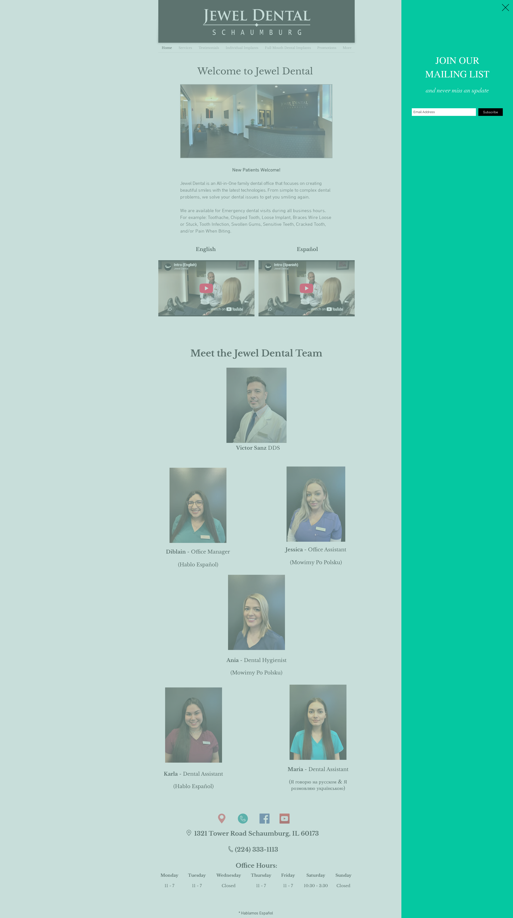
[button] (505, 7)
